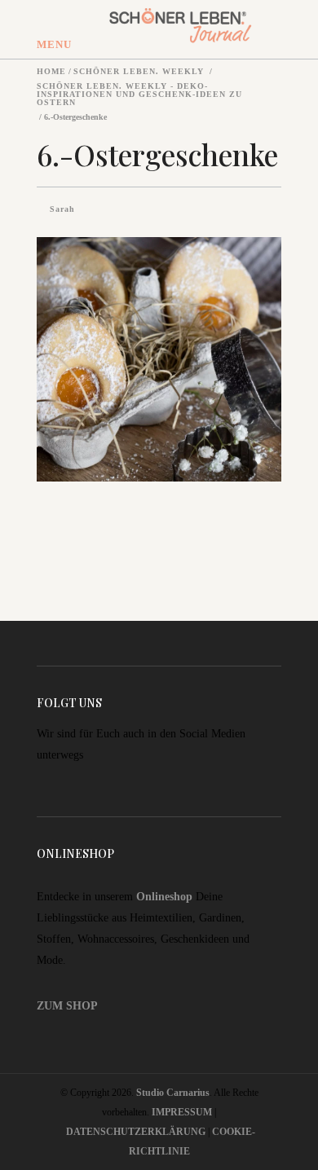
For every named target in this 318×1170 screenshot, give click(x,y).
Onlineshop (164, 897)
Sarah (62, 209)
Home (51, 72)
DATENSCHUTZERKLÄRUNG (135, 1131)
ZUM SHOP (67, 1006)
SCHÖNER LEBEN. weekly (138, 72)
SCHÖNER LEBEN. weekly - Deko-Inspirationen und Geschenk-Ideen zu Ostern (139, 94)
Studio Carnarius (173, 1092)
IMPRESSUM (182, 1112)
